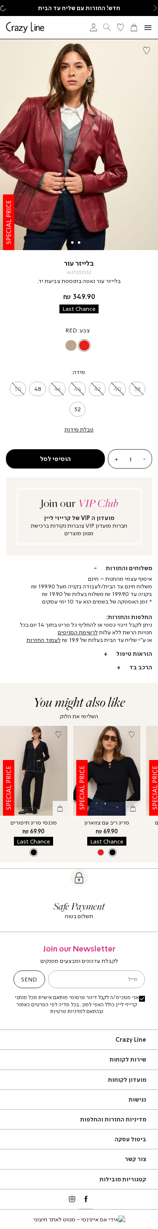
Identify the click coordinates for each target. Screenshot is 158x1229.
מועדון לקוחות (127, 1079)
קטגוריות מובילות (122, 1179)
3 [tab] (72, 242)
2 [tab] (79, 242)
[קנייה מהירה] (60, 808)
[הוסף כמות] (116, 458)
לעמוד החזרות (44, 639)
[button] (155, 8)
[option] (84, 345)
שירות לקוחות (128, 1059)
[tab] (79, 568)
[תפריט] (148, 28)
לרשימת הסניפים (78, 632)
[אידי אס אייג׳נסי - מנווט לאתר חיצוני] (79, 1219)
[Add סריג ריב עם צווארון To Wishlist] (131, 735)
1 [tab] (85, 242)
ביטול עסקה (130, 1139)
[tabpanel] (79, 144)
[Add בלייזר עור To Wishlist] (147, 50)
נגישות (137, 1099)
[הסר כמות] (144, 458)
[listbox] (77, 345)
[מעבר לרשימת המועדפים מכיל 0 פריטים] (120, 27)
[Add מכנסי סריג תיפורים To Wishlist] (58, 735)
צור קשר (135, 1158)
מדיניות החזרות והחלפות (113, 1119)
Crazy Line (130, 1039)
